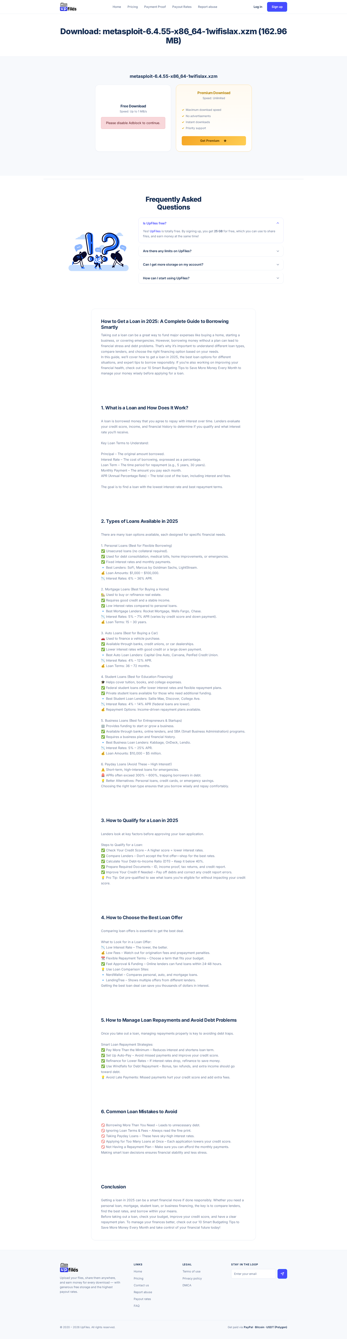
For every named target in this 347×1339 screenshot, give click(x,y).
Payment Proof (155, 7)
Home (117, 7)
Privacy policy (192, 1278)
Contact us (141, 1285)
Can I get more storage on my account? (173, 264)
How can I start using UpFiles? (166, 278)
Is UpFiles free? (154, 223)
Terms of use (191, 1271)
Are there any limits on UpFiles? (167, 251)
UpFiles (155, 231)
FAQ (137, 1305)
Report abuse (207, 7)
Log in (258, 7)
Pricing (133, 7)
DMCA (187, 1285)
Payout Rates (182, 7)
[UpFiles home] (68, 7)
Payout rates (142, 1299)
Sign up (277, 7)
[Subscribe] (282, 1273)
